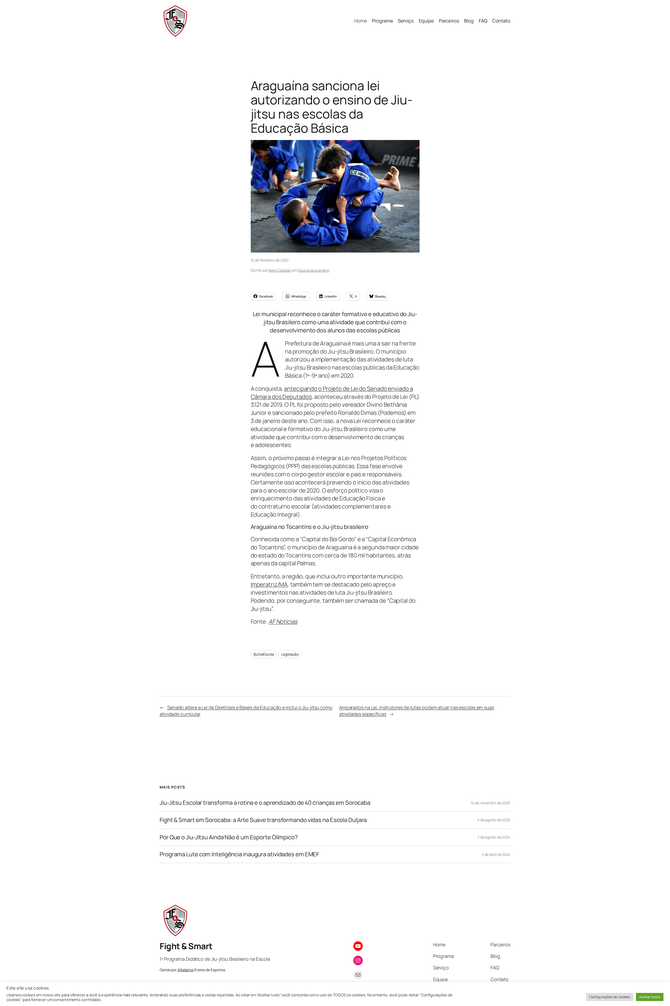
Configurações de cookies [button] (609, 996)
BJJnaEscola (264, 654)
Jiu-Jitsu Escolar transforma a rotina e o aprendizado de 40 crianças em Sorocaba (265, 803)
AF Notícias (283, 621)
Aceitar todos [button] (649, 996)
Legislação (290, 654)
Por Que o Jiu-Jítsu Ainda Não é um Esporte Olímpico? (229, 837)
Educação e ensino (313, 270)
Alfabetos (185, 969)
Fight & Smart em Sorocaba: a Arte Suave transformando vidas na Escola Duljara (263, 820)
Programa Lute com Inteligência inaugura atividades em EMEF (239, 854)
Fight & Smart (186, 946)
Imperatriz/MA (269, 584)
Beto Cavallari (280, 270)
